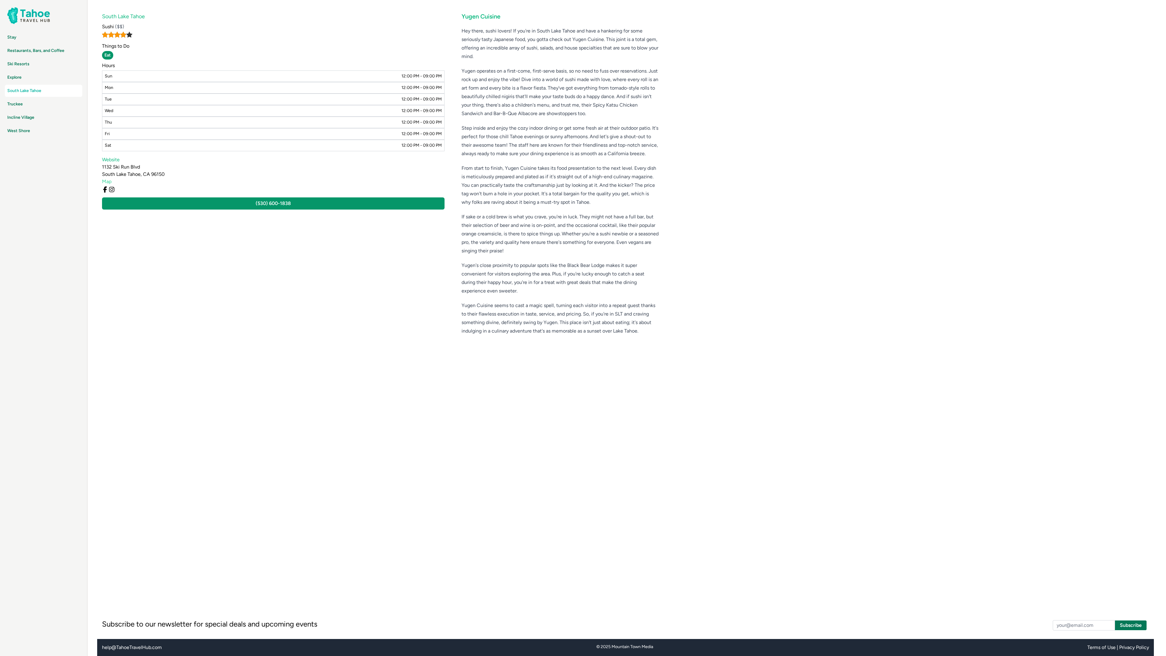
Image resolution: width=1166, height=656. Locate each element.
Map (106, 181)
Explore (14, 77)
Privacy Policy (1134, 647)
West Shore (18, 130)
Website (111, 159)
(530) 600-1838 (273, 203)
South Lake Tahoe (24, 90)
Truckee (15, 104)
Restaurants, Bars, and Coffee (35, 50)
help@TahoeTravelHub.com (132, 647)
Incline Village (20, 117)
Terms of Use (1101, 647)
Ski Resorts (18, 64)
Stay (11, 37)
